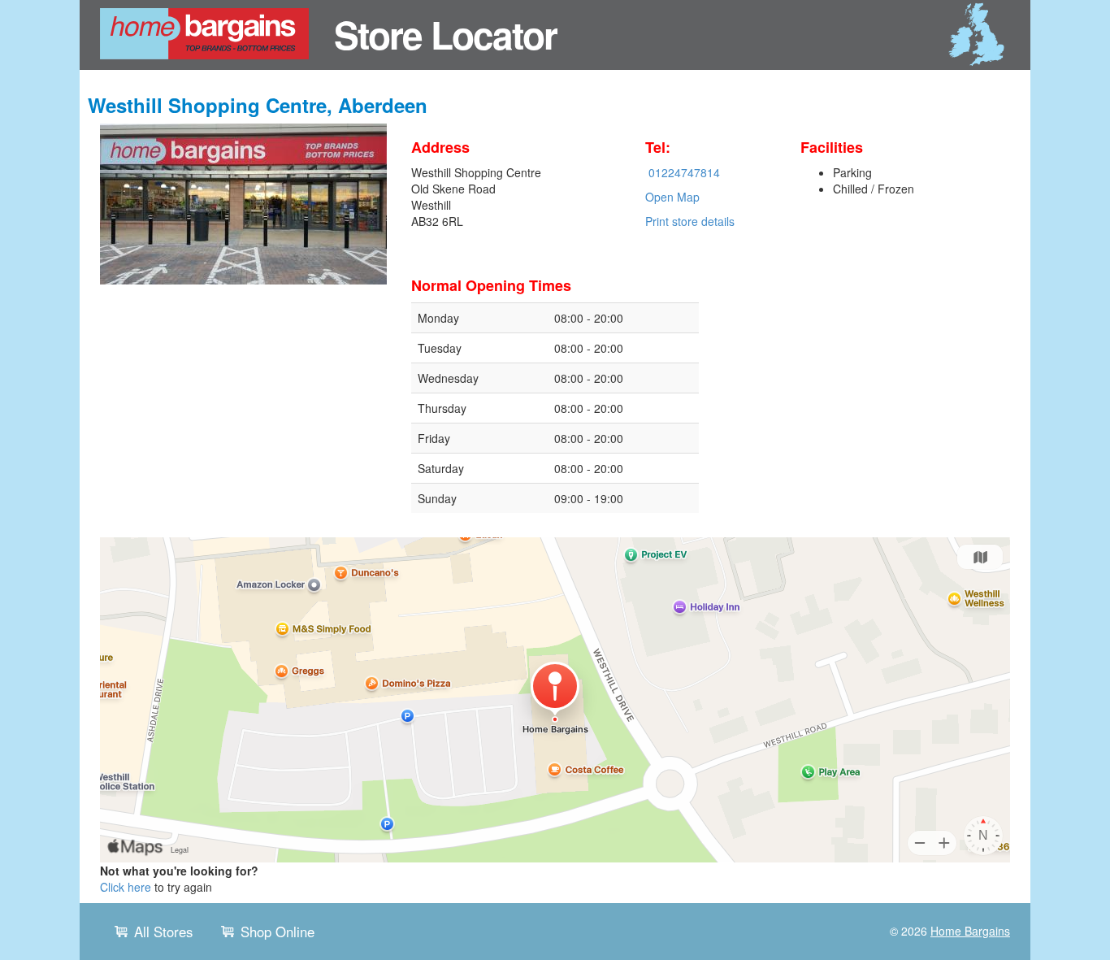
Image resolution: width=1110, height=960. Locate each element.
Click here (125, 887)
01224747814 (684, 172)
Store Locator (445, 34)
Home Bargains (970, 931)
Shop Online (277, 931)
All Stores (163, 931)
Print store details (690, 221)
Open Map (672, 197)
